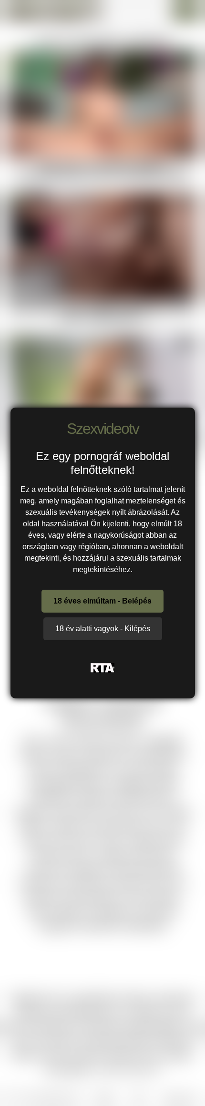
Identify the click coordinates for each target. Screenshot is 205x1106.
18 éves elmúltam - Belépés (102, 601)
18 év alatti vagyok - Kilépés (102, 629)
